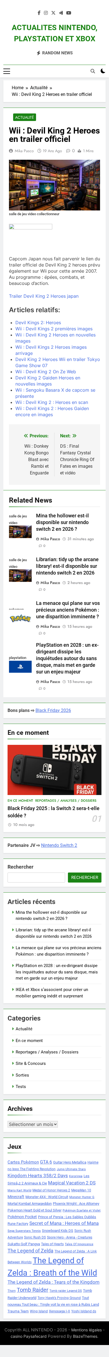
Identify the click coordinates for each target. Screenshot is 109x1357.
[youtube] (69, 13)
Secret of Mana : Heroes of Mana (64, 1223)
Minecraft (16, 1196)
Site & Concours (31, 1063)
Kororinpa (75, 1176)
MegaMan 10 (81, 1190)
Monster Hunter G (81, 1197)
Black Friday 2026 (53, 710)
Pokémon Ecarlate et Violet (82, 1210)
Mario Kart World (19, 1190)
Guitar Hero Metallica (69, 1162)
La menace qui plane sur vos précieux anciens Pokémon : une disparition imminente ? (68, 609)
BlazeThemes (85, 1336)
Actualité (24, 117)
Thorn (12, 1291)
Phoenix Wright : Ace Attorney (76, 1203)
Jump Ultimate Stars (71, 1169)
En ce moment (20, 800)
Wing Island (39, 1311)
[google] (61, 13)
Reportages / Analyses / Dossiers (65, 800)
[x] (53, 13)
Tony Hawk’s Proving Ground (59, 1298)
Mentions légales (86, 1329)
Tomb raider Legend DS (65, 1291)
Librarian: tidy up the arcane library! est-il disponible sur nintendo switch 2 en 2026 (67, 566)
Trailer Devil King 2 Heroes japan (44, 296)
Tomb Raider (32, 1290)
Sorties (22, 1075)
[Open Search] (93, 71)
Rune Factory (18, 1224)
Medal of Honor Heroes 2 (51, 1190)
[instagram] (45, 13)
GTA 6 (46, 1162)
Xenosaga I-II (59, 1311)
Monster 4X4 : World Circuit (46, 1197)
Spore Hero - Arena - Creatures (69, 1237)
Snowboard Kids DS (57, 1230)
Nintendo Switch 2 (59, 845)
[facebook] (39, 13)
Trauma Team (18, 1311)
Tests (21, 1086)
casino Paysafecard (29, 1336)
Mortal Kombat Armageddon (30, 1203)
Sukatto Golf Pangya (24, 1244)
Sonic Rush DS (35, 1237)
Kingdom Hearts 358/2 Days (38, 1175)
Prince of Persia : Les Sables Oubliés (67, 1217)
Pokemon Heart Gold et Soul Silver (34, 1210)
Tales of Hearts (52, 1244)
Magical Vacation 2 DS (72, 1183)
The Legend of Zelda (30, 1251)
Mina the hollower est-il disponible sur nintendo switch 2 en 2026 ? (62, 522)
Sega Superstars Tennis (24, 1231)
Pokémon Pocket (22, 1217)
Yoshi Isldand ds (83, 1311)
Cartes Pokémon (23, 1162)
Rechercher (21, 867)
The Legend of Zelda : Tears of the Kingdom (53, 1282)
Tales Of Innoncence (79, 1244)
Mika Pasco (24, 151)
